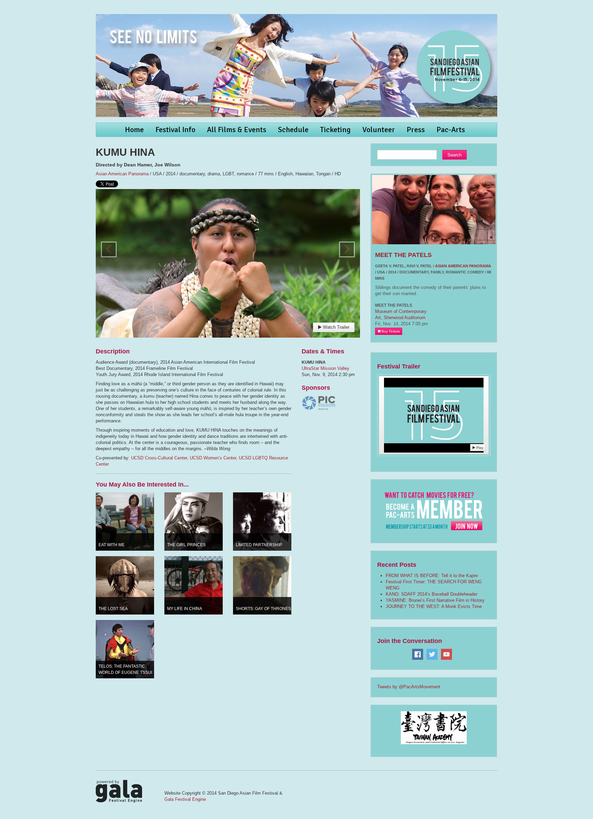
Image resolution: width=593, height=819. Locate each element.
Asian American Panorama (122, 173)
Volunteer (378, 129)
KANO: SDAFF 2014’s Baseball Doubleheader (431, 594)
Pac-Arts (451, 129)
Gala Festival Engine (185, 799)
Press (416, 129)
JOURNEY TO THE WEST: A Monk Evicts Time (434, 606)
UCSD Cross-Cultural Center (159, 457)
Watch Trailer (335, 327)
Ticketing (335, 129)
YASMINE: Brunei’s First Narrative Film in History (435, 600)
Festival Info (175, 129)
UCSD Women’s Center (213, 457)
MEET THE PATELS (403, 254)
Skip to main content (21, 3)
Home (134, 129)
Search (454, 154)
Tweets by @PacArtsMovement (408, 686)
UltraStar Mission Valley (325, 368)
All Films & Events (236, 129)
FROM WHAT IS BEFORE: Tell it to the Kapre (432, 575)
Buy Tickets (390, 331)
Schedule (293, 129)
